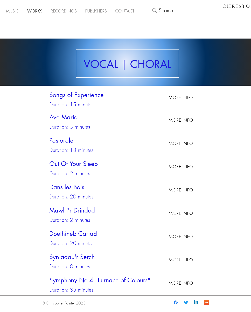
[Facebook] (175, 302)
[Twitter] (186, 302)
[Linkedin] (196, 302)
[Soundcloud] (206, 302)
